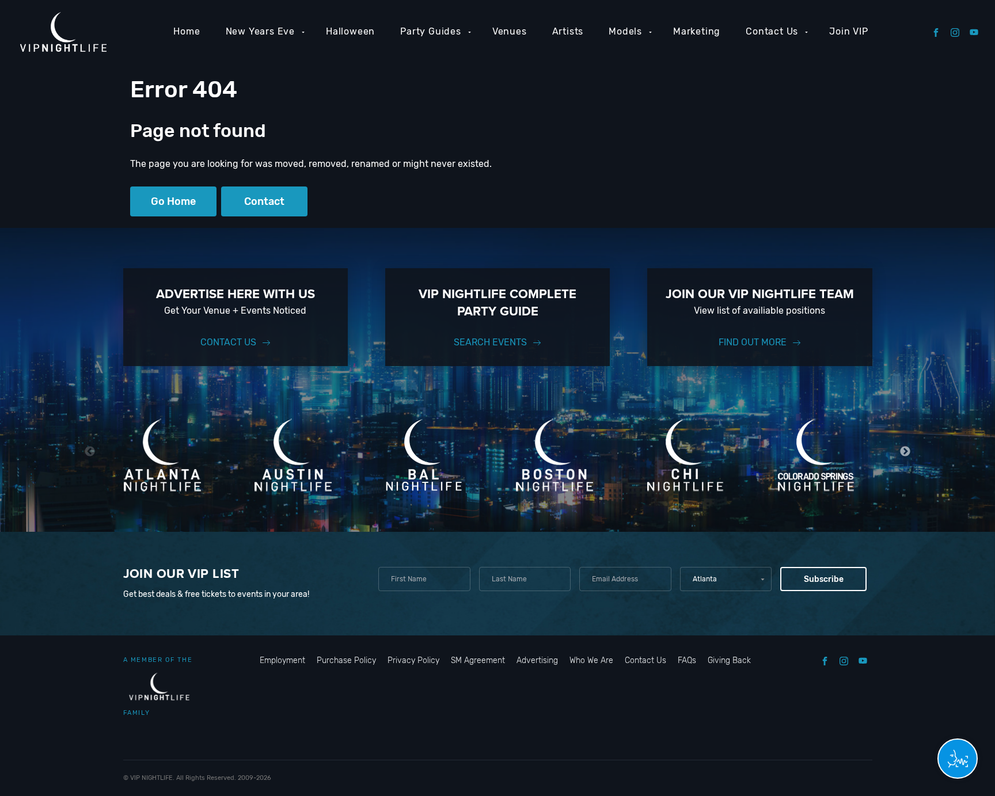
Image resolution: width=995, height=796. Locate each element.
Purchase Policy (346, 660)
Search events (490, 342)
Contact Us (772, 31)
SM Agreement (478, 660)
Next (905, 451)
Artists (568, 31)
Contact (264, 201)
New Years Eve (260, 31)
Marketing (696, 31)
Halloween (350, 31)
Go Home (173, 201)
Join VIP (848, 31)
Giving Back (729, 660)
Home (186, 31)
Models (625, 31)
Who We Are (591, 660)
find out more (753, 342)
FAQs (687, 660)
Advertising (537, 660)
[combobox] (726, 579)
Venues (509, 31)
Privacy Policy (413, 660)
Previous (90, 451)
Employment (282, 660)
